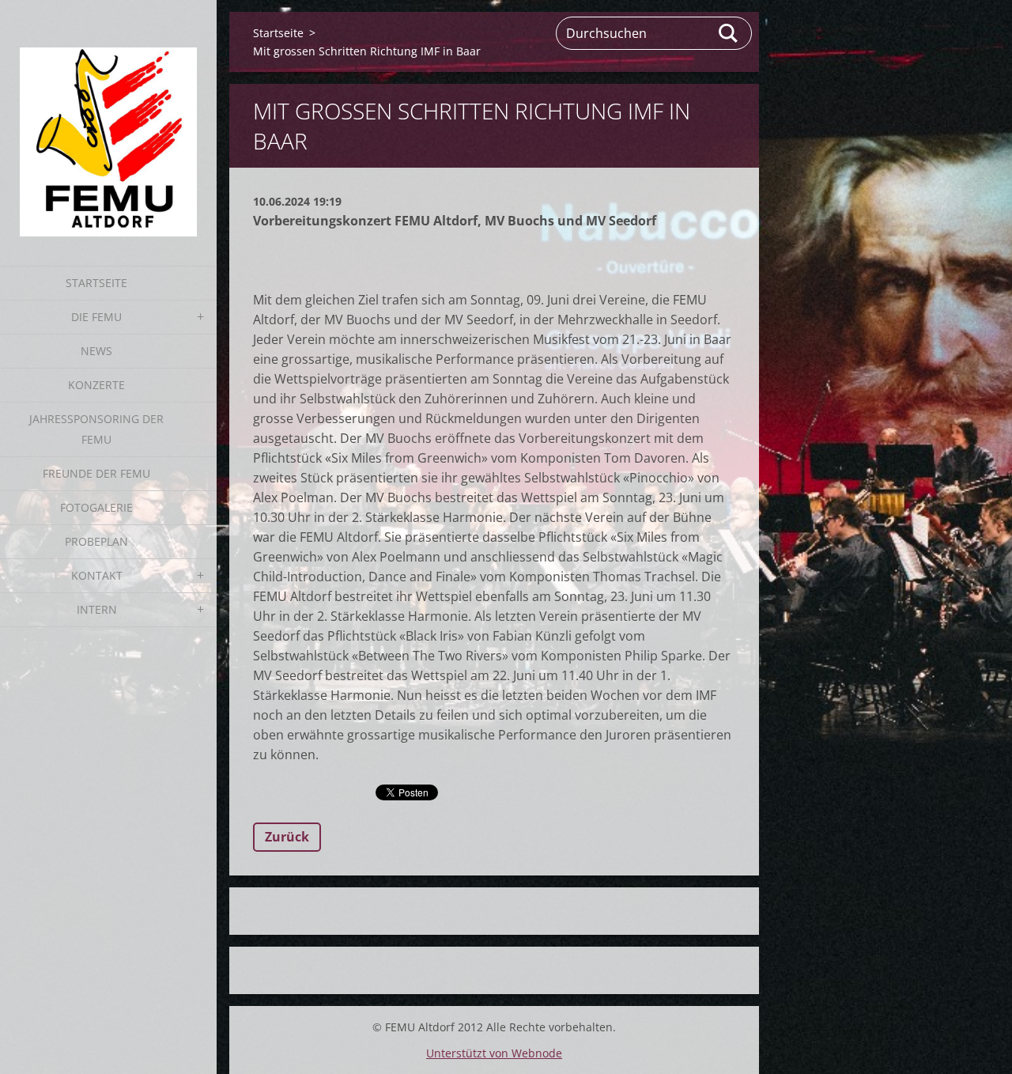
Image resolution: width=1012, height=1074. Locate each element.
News (96, 350)
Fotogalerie (96, 507)
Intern (97, 609)
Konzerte (96, 384)
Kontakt (97, 575)
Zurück (287, 836)
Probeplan (96, 541)
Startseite (96, 282)
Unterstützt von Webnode (494, 1053)
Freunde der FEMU (96, 473)
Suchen (729, 33)
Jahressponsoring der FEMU (96, 429)
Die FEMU (96, 316)
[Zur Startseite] (108, 123)
